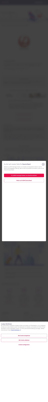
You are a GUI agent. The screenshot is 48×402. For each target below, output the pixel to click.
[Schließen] (43, 164)
